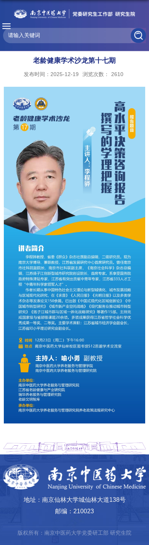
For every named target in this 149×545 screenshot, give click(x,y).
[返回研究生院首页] (74, 14)
